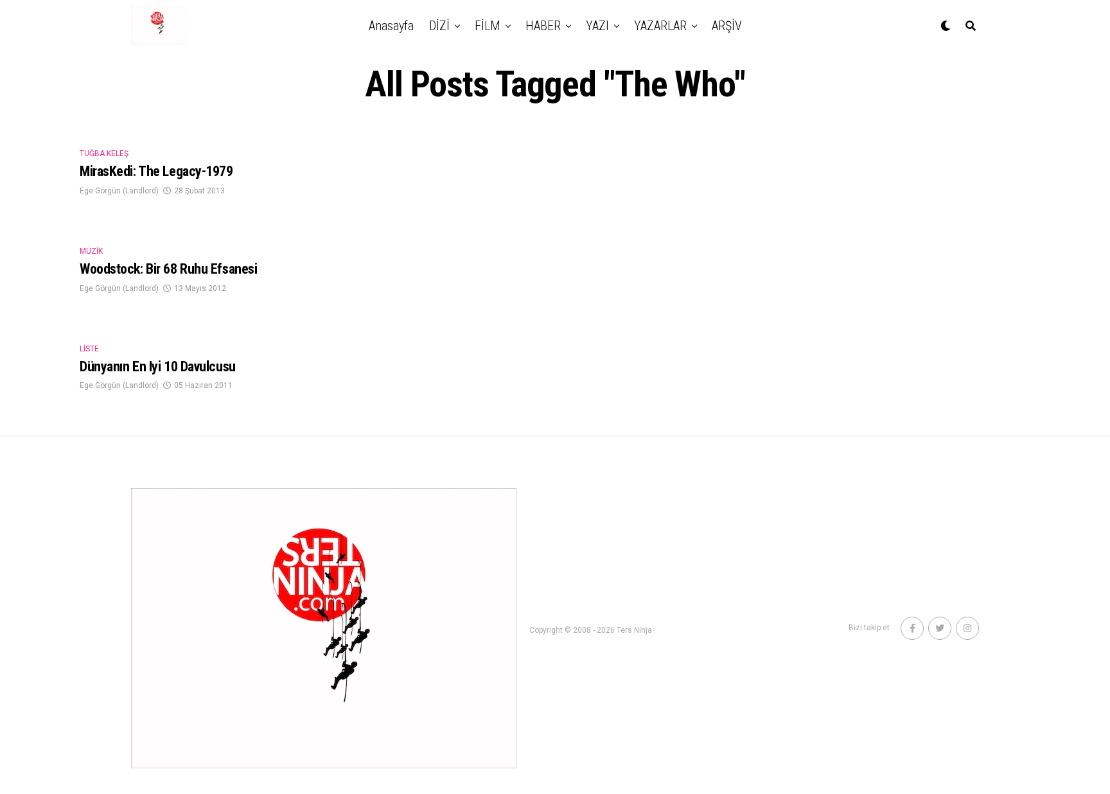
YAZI (597, 25)
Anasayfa (391, 25)
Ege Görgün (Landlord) (119, 190)
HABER (543, 25)
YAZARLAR (660, 25)
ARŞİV (727, 25)
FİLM (487, 25)
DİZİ (439, 25)
